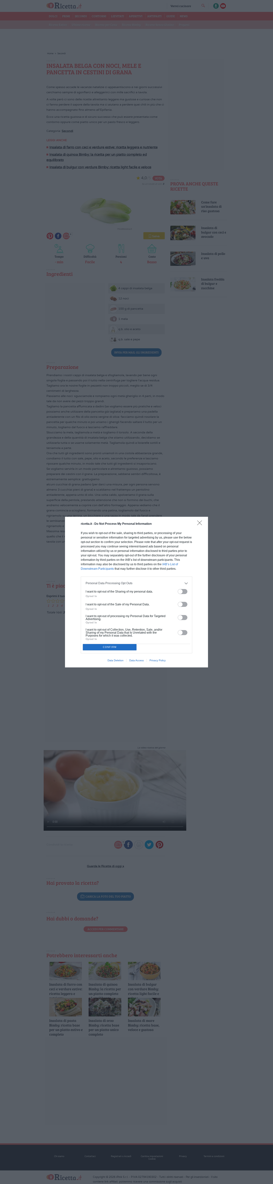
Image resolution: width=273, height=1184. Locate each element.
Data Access (136, 660)
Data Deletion (116, 660)
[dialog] (136, 592)
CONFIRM (110, 647)
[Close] (200, 524)
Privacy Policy (158, 660)
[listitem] (136, 583)
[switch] (182, 591)
